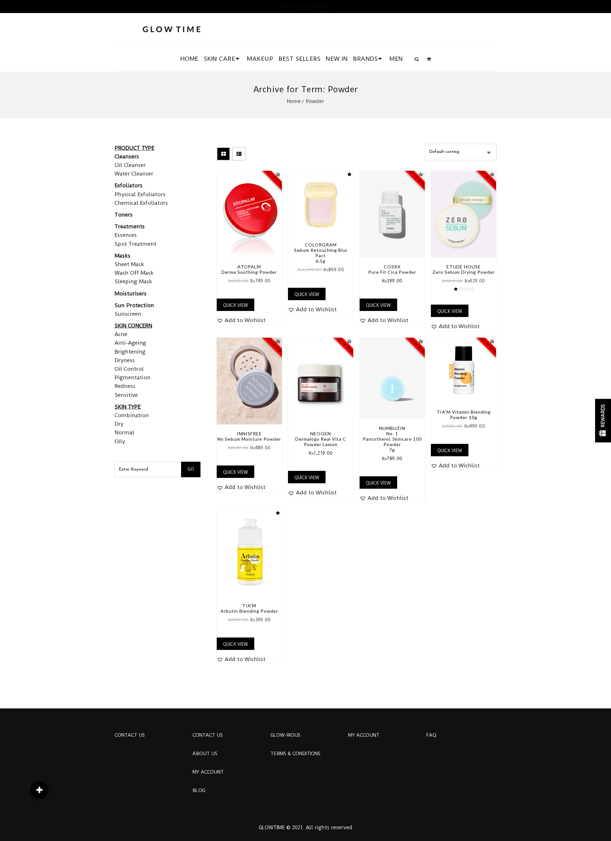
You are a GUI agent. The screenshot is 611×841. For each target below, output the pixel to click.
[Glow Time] (171, 28)
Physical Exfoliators (140, 194)
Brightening (130, 351)
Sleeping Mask (133, 281)
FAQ (431, 735)
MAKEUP (260, 58)
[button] (241, 320)
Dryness (125, 360)
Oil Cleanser (130, 165)
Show (603, 420)
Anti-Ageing (130, 343)
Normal (124, 432)
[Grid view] (223, 154)
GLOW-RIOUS (285, 735)
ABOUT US (205, 753)
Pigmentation (133, 377)
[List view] (239, 154)
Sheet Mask (129, 264)
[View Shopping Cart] (429, 59)
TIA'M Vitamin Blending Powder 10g (464, 414)
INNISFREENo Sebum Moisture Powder (249, 436)
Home (294, 101)
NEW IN (337, 58)
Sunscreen (128, 314)
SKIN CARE (219, 58)
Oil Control (129, 369)
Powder (315, 101)
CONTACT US (130, 735)
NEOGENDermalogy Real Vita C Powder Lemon (320, 439)
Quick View (235, 305)
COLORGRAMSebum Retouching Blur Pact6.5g (321, 253)
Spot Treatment (135, 244)
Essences (126, 235)
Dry (119, 424)
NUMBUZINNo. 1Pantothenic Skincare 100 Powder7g (392, 438)
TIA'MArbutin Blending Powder (249, 608)
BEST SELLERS (299, 58)
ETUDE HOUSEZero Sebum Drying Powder (463, 269)
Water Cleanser (134, 173)
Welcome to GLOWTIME (305, 6)
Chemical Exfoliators (141, 203)
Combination (132, 415)
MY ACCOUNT (208, 772)
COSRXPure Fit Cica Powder (392, 269)
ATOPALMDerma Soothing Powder (249, 269)
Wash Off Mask (134, 273)
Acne (121, 334)
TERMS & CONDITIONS (295, 753)
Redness (125, 386)
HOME (189, 58)
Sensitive (126, 395)
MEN (396, 58)
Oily (120, 441)
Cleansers (127, 156)
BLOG (199, 790)
